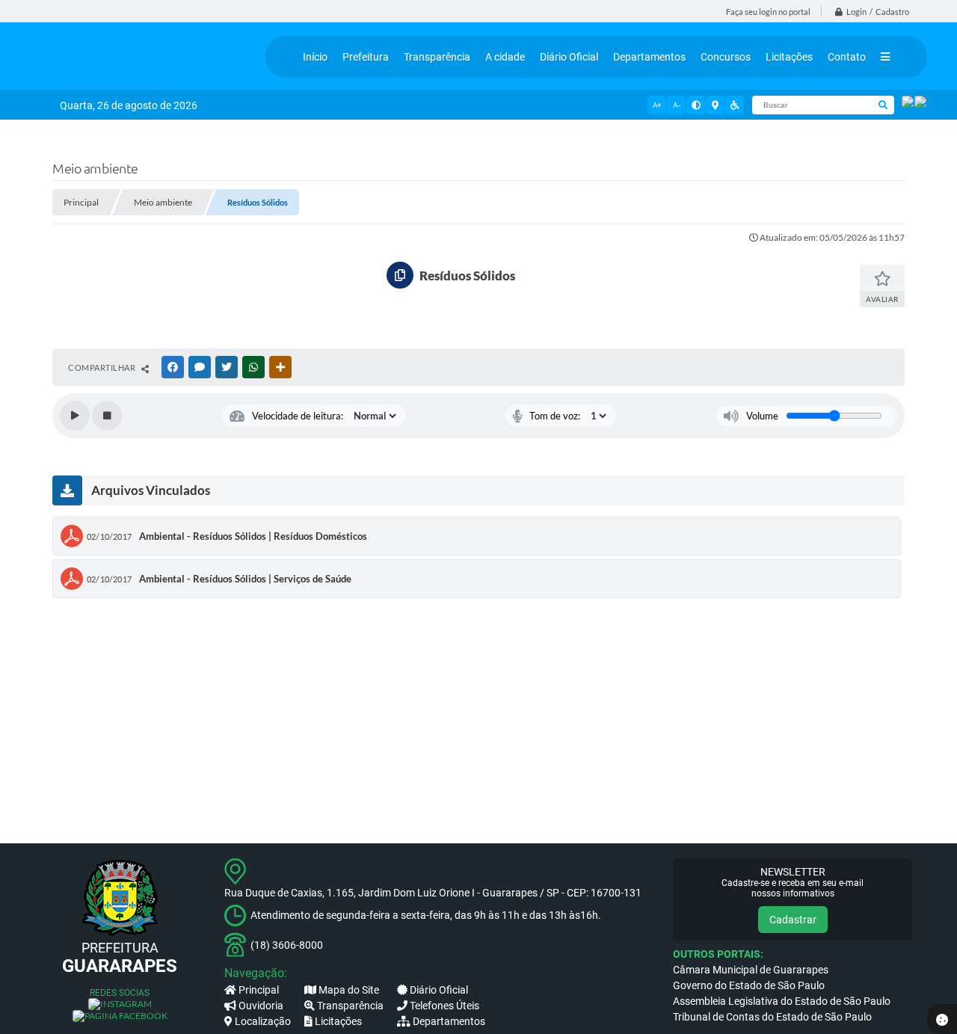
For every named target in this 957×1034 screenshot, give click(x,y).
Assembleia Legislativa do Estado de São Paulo (781, 1001)
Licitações (338, 1021)
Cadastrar (792, 920)
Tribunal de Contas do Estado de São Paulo (772, 1017)
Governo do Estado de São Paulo (749, 985)
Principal (259, 990)
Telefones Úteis (444, 1006)
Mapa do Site (349, 990)
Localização (263, 1021)
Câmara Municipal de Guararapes (750, 970)
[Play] (75, 416)
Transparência (350, 1006)
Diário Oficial (439, 990)
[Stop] (107, 416)
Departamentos (449, 1021)
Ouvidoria (261, 1006)
